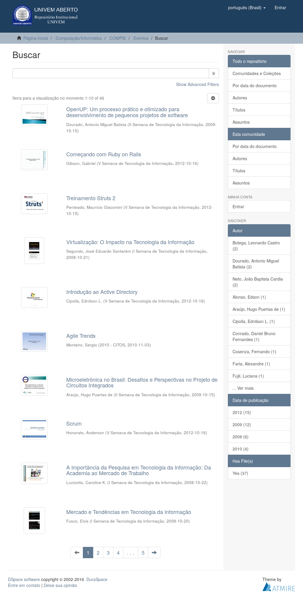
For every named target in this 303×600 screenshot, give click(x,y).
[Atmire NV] (278, 586)
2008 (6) (241, 437)
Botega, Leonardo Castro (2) (256, 246)
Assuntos (241, 122)
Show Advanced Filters (197, 84)
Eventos (141, 38)
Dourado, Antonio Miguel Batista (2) (256, 264)
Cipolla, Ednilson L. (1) (254, 321)
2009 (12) (242, 424)
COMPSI (117, 38)
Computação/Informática (79, 38)
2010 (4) (241, 449)
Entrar (238, 206)
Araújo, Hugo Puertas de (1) (259, 309)
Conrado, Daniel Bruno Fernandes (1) (254, 336)
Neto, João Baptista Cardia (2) (258, 282)
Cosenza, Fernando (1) (254, 351)
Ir (213, 73)
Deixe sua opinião (60, 585)
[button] (247, 7)
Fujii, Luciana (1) (248, 376)
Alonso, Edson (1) (249, 297)
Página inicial (35, 38)
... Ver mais (243, 388)
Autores (240, 98)
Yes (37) (240, 473)
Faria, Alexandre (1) (251, 364)
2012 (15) (242, 412)
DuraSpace (96, 579)
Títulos (239, 110)
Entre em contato (24, 585)
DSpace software (24, 579)
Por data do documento (255, 85)
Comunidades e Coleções (257, 73)
